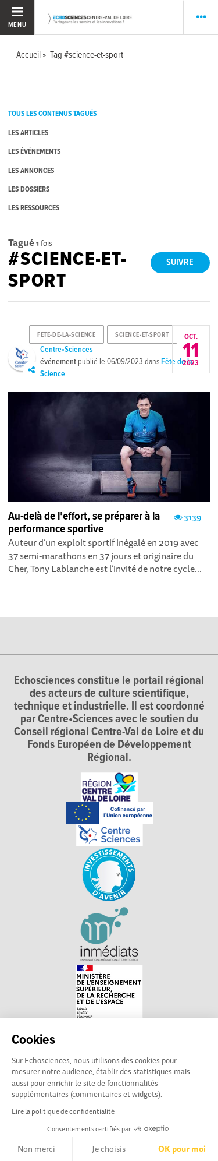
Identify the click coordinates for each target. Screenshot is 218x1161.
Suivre (180, 262)
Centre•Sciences (66, 349)
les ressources (33, 208)
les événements (34, 152)
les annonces (31, 171)
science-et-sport (142, 335)
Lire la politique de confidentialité (63, 1111)
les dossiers (28, 190)
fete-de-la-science (66, 335)
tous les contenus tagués (52, 114)
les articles (28, 133)
